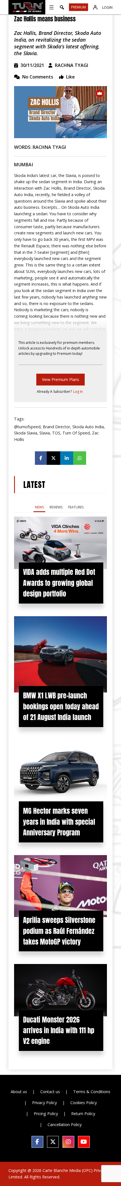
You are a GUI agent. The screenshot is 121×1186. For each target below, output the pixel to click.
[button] (62, 7)
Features (76, 507)
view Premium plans (60, 379)
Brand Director (56, 426)
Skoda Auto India (88, 426)
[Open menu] (51, 7)
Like (70, 77)
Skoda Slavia (25, 433)
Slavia (44, 433)
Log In (78, 391)
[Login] (95, 7)
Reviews (56, 507)
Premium (78, 7)
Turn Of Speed (76, 433)
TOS (56, 433)
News (39, 507)
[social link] (37, 1142)
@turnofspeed (27, 426)
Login (107, 7)
